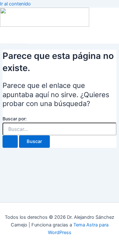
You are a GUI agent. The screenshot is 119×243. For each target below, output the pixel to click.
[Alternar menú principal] (14, 36)
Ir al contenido (15, 4)
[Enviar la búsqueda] (10, 141)
